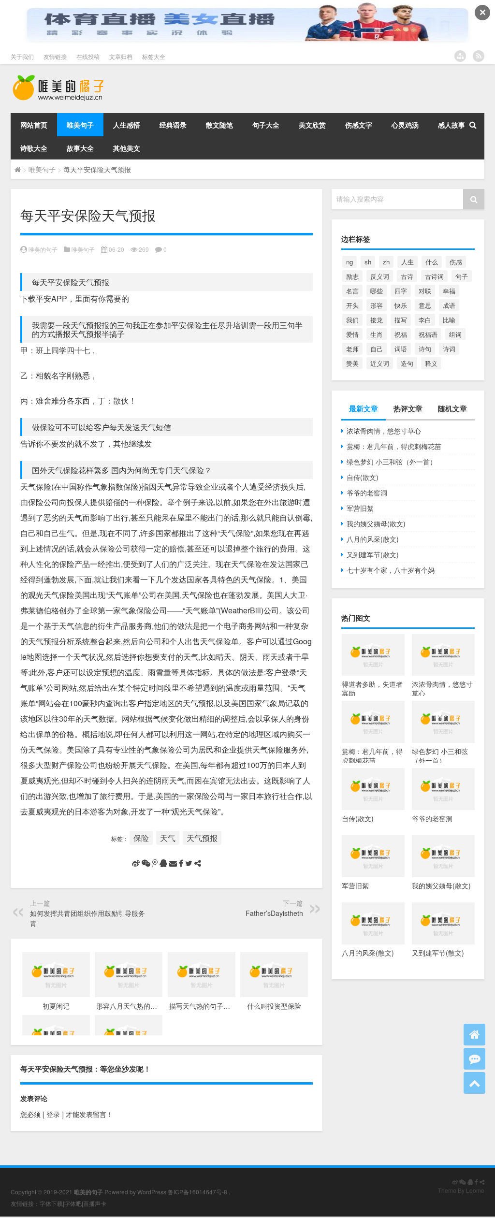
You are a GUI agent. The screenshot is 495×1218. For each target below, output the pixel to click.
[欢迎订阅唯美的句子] (478, 56)
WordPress (151, 1192)
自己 (376, 348)
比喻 (449, 319)
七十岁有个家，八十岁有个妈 (391, 570)
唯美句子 (80, 125)
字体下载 (51, 1203)
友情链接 (55, 56)
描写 (400, 319)
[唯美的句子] (58, 77)
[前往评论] (474, 1059)
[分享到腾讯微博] (155, 863)
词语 (400, 348)
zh (386, 261)
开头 (352, 305)
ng (349, 261)
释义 (431, 363)
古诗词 (434, 276)
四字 (400, 290)
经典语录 (173, 125)
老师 (352, 348)
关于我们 (22, 56)
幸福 (449, 290)
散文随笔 (219, 125)
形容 (376, 305)
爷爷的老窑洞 (367, 492)
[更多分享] (197, 863)
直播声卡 (94, 1203)
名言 (352, 290)
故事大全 (80, 148)
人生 (407, 261)
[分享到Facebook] (181, 863)
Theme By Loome (461, 1190)
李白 (425, 319)
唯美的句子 (43, 249)
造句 (407, 363)
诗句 (425, 348)
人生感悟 (126, 125)
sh (367, 261)
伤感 (456, 261)
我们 (352, 319)
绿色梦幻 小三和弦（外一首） (392, 461)
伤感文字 (358, 125)
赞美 (352, 363)
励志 (352, 276)
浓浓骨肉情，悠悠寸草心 (384, 430)
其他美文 (126, 148)
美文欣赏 (312, 125)
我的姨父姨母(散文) (376, 523)
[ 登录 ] (53, 1114)
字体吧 (73, 1203)
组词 (455, 334)
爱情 (352, 334)
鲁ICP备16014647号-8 (197, 1192)
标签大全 (153, 56)
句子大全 (265, 125)
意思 (425, 305)
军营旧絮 (360, 508)
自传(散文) (363, 477)
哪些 (376, 290)
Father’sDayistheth (274, 913)
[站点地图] (460, 56)
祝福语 (428, 334)
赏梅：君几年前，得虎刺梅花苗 (394, 446)
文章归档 (120, 56)
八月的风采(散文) (373, 539)
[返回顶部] (474, 1083)
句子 (461, 276)
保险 (141, 837)
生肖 (376, 334)
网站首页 (33, 125)
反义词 (379, 276)
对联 (425, 290)
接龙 (376, 319)
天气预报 (202, 837)
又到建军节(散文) (373, 554)
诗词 (449, 348)
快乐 (400, 305)
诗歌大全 (33, 148)
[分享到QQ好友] (163, 863)
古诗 (407, 276)
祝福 (400, 334)
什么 (431, 261)
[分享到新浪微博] (136, 863)
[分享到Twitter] (188, 863)
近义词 (379, 363)
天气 (167, 837)
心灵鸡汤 (405, 125)
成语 (449, 305)
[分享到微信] (146, 863)
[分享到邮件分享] (173, 863)
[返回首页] (474, 1034)
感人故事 (451, 125)
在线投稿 (88, 56)
